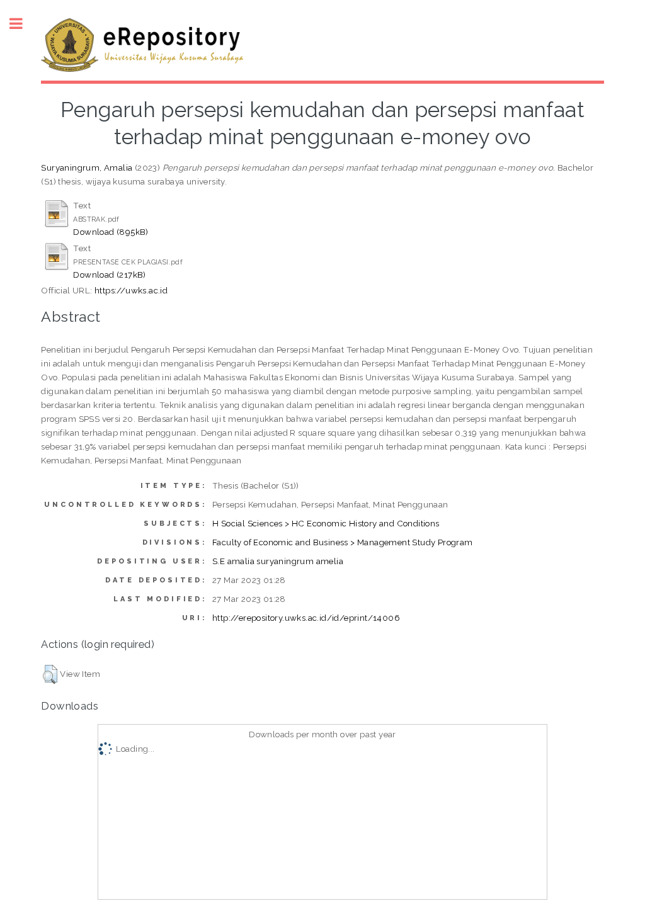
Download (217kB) (109, 274)
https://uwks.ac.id (131, 290)
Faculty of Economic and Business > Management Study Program (342, 542)
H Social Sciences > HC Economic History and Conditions (326, 523)
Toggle (22, 23)
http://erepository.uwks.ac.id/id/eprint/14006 (306, 618)
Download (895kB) (110, 232)
